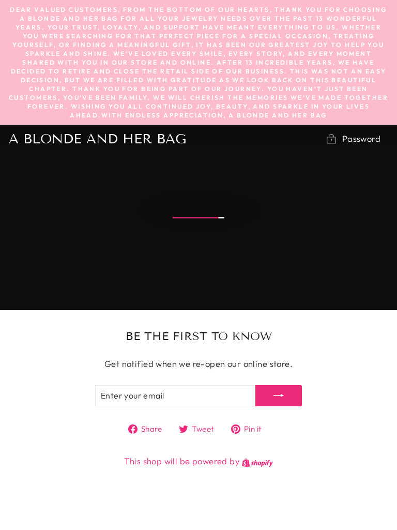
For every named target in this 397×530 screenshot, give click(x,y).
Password (361, 138)
